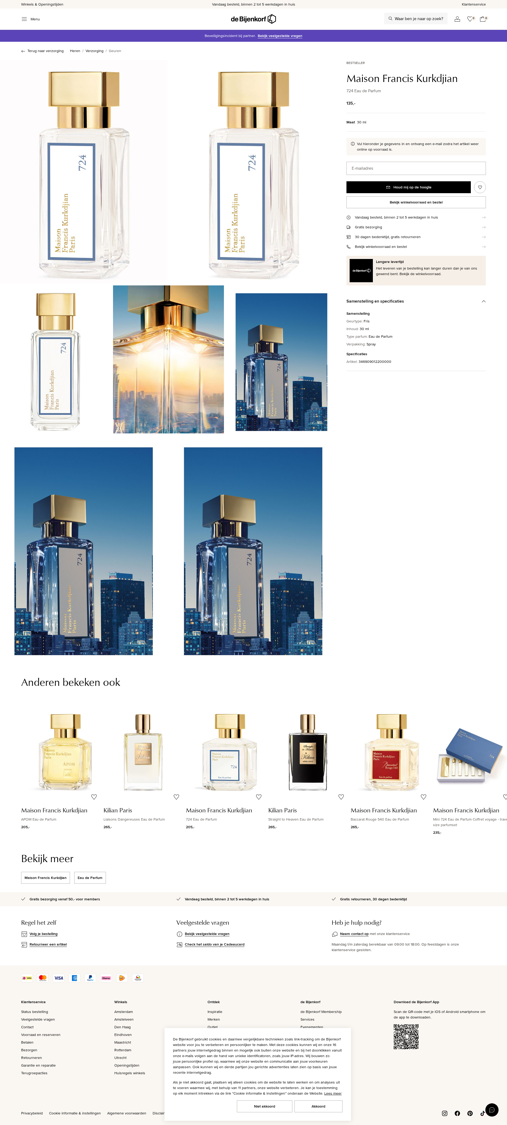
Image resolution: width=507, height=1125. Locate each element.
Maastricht (122, 1042)
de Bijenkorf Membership (321, 1012)
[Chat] (492, 1110)
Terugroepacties (34, 1073)
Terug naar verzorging (45, 51)
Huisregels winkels (129, 1073)
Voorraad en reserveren (40, 1035)
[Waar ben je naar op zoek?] (390, 18)
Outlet (213, 1027)
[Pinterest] (470, 1113)
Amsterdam (123, 1012)
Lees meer (333, 1093)
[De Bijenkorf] (253, 19)
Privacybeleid (32, 1113)
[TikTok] (483, 1113)
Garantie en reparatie (38, 1065)
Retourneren (31, 1057)
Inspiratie (215, 1012)
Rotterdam (122, 1050)
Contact (27, 1027)
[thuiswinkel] (138, 981)
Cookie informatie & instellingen (75, 1113)
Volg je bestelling (44, 933)
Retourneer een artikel (48, 944)
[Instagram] (445, 1113)
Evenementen (312, 1027)
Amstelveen (124, 1019)
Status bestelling (34, 1012)
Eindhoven (123, 1035)
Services (307, 1019)
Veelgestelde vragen (38, 1019)
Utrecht (120, 1057)
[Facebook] (457, 1113)
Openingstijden (126, 1065)
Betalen (27, 1042)
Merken (214, 1019)
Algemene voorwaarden (126, 1113)
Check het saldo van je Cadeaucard (215, 944)
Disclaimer (161, 1113)
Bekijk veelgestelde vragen (280, 35)
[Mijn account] (457, 19)
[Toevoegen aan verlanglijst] (480, 187)
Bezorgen (29, 1050)
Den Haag (122, 1027)
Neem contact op (354, 933)
